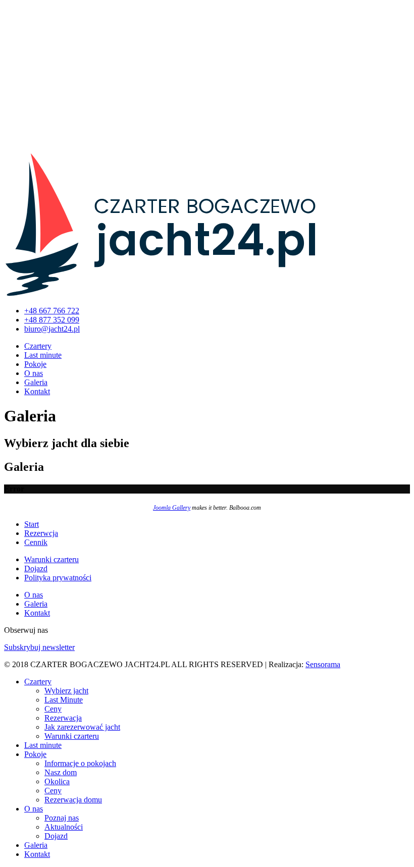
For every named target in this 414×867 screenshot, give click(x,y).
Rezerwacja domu (73, 799)
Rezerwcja (41, 533)
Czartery (37, 346)
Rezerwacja (63, 718)
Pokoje (35, 364)
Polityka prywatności (57, 577)
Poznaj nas (61, 818)
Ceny (53, 709)
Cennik (35, 542)
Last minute (43, 355)
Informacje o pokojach (80, 763)
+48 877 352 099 (51, 319)
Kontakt (37, 391)
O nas (33, 373)
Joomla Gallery (171, 507)
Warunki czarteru (51, 559)
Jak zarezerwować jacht (82, 727)
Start (31, 524)
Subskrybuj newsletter (39, 647)
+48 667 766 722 (51, 310)
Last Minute (63, 699)
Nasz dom (60, 772)
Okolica (57, 781)
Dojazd (35, 568)
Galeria (35, 382)
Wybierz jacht (66, 690)
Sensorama (322, 664)
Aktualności (63, 827)
